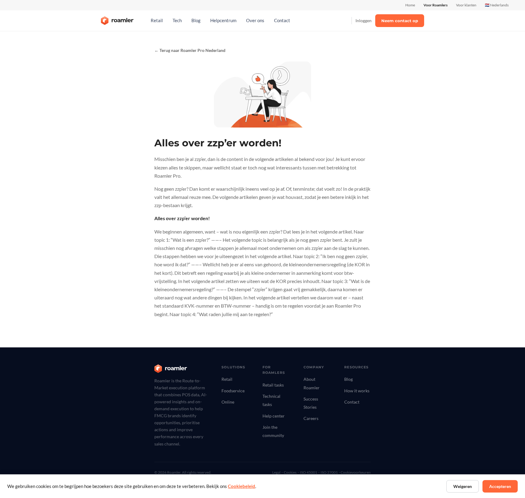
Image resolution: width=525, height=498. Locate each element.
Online (227, 401)
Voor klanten (466, 5)
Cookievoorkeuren (356, 472)
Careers (311, 418)
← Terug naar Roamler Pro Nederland (189, 50)
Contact (282, 20)
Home (410, 5)
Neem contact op (399, 20)
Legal (276, 472)
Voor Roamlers (436, 5)
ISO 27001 (329, 472)
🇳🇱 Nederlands (497, 5)
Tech (177, 20)
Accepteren (500, 486)
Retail (157, 20)
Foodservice (233, 390)
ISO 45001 (308, 472)
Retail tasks (273, 384)
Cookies (290, 472)
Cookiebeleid (241, 486)
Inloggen (363, 20)
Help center (273, 415)
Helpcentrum (223, 20)
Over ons (255, 20)
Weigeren (462, 486)
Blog (196, 20)
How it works (356, 390)
